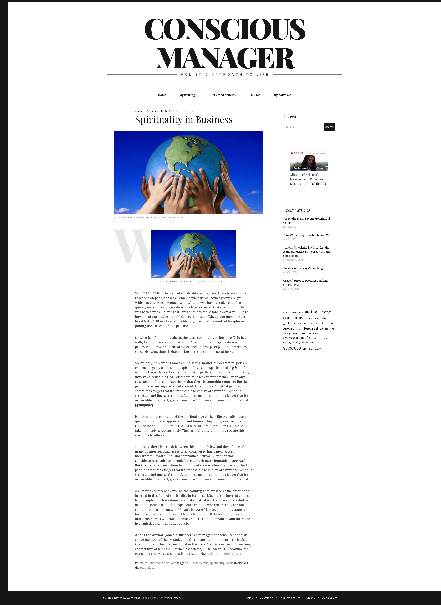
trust (311, 349)
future (317, 318)
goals (286, 323)
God (293, 323)
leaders (299, 329)
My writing (187, 95)
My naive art (282, 95)
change (326, 312)
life (326, 328)
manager (305, 333)
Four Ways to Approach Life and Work (308, 235)
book (301, 312)
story (312, 342)
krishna (327, 323)
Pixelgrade (173, 597)
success (292, 347)
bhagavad (292, 312)
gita (324, 318)
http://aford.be (317, 184)
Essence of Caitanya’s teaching (303, 268)
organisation (291, 337)
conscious (293, 317)
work (229, 563)
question (324, 337)
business (192, 563)
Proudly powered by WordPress (121, 597)
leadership (313, 328)
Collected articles (223, 95)
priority (314, 338)
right (285, 342)
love (332, 328)
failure (308, 318)
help (299, 323)
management (290, 333)
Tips (305, 348)
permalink (147, 567)
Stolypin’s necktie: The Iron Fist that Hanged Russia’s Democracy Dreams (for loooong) (307, 252)
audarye (140, 111)
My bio (255, 95)
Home (162, 95)
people (203, 563)
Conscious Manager (224, 42)
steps (305, 342)
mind (316, 333)
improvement (311, 323)
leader (288, 328)
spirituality (217, 563)
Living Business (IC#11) (226, 554)
